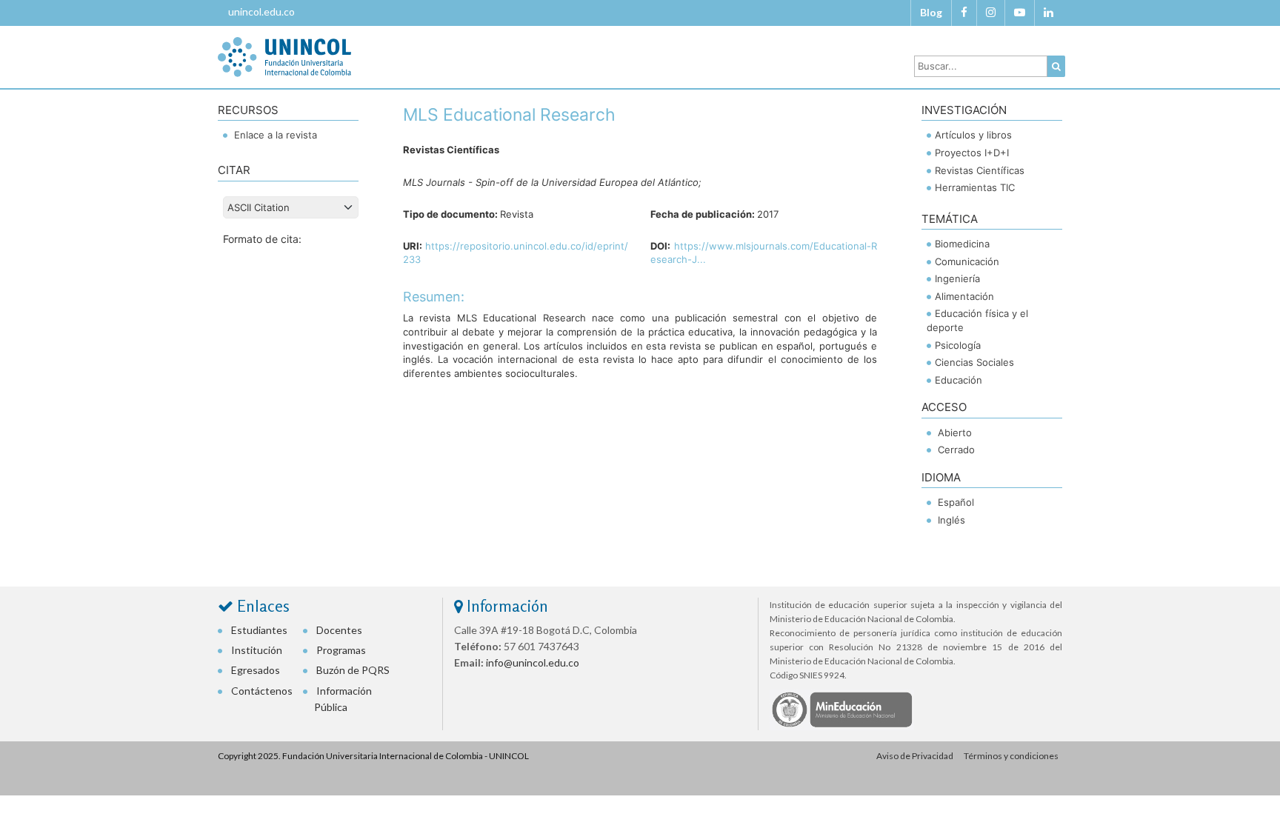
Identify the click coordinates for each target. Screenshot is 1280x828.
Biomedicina (962, 244)
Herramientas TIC (975, 187)
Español (956, 502)
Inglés (951, 520)
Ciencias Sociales (974, 362)
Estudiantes (259, 630)
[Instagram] (991, 12)
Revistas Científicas (979, 170)
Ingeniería (957, 278)
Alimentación (964, 296)
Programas (341, 650)
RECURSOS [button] (248, 110)
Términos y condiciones (1011, 755)
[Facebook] (964, 12)
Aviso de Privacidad (914, 755)
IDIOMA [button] (941, 477)
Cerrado (956, 449)
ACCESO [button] (944, 407)
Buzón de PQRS (353, 670)
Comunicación (967, 261)
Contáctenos (262, 690)
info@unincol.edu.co (532, 662)
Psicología (958, 345)
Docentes (339, 630)
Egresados (255, 670)
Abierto (955, 432)
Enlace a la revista (274, 135)
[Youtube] (1019, 12)
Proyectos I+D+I (972, 152)
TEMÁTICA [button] (949, 219)
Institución (256, 650)
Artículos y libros (973, 135)
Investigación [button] (964, 110)
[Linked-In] (1048, 12)
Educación (958, 380)
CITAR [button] (234, 170)
